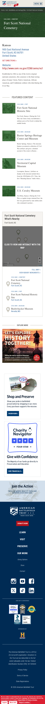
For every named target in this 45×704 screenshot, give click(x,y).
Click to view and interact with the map (22, 246)
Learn (22, 532)
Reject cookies (24, 702)
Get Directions (12, 60)
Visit (6, 10)
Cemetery (22, 277)
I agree (4, 702)
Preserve (22, 546)
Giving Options (22, 559)
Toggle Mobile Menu (38, 3)
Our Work (22, 553)
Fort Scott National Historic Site (27, 109)
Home (11, 3)
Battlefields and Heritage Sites (17, 10)
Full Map (35, 270)
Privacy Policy (22, 670)
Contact (22, 571)
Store (25, 565)
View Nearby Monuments (29, 273)
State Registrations (22, 681)
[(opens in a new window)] (13, 581)
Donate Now (23, 523)
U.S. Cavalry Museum (28, 190)
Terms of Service (22, 676)
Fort (26, 104)
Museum (27, 132)
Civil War (7, 19)
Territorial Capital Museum (26, 164)
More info (13, 702)
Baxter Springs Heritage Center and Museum (29, 137)
